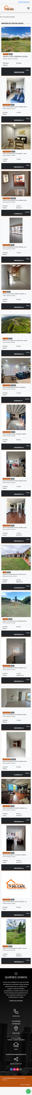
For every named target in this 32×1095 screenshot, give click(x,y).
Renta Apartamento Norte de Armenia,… (14, 387)
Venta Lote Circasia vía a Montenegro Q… (15, 621)
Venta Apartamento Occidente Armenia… (15, 855)
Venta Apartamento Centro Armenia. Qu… (15, 901)
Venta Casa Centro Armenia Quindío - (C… (15, 293)
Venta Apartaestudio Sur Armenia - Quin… (15, 153)
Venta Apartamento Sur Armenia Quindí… (15, 714)
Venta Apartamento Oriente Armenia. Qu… (15, 808)
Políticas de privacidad (16, 1000)
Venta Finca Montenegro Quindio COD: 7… (15, 574)
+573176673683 (16, 1021)
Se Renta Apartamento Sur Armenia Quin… (15, 200)
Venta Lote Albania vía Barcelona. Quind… (15, 340)
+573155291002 (16, 1023)
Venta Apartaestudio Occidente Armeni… (15, 434)
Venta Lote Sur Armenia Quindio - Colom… (15, 948)
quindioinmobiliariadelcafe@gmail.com (16, 1054)
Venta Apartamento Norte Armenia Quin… (15, 106)
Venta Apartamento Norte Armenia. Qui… (15, 247)
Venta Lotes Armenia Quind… (16, 56)
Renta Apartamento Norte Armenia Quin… (15, 761)
